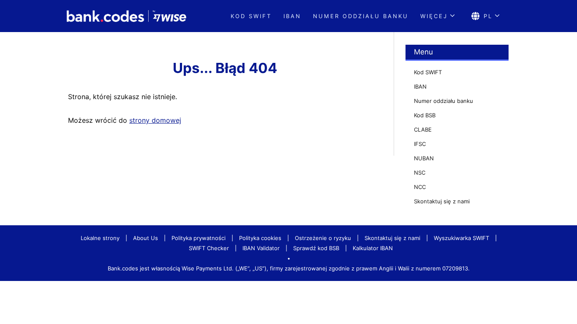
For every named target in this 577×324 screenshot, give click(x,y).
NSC (419, 172)
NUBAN (424, 158)
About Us (145, 238)
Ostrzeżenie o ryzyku (323, 238)
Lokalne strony (100, 238)
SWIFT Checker (209, 248)
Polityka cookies (260, 238)
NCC (420, 187)
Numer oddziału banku (360, 16)
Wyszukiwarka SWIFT (461, 238)
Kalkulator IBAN (373, 248)
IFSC (420, 143)
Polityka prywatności (198, 238)
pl (488, 16)
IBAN (292, 16)
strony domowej (155, 120)
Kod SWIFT (251, 16)
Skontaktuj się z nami (442, 201)
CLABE (423, 129)
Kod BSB (424, 115)
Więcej (434, 16)
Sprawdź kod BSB (316, 248)
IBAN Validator (261, 248)
